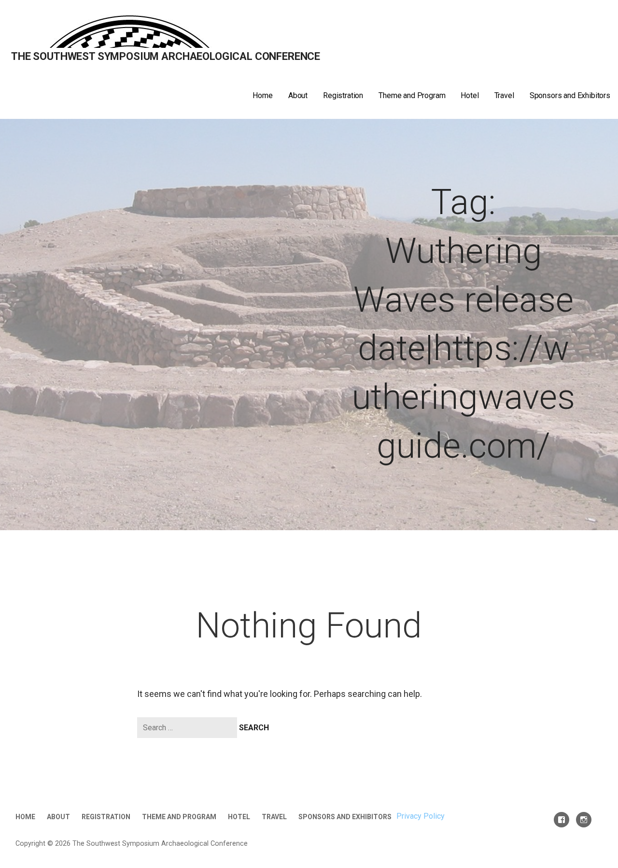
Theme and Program (412, 95)
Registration (343, 95)
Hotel (469, 95)
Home (262, 95)
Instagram (583, 819)
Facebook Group (561, 819)
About (298, 95)
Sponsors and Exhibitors (570, 95)
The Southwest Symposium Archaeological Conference (165, 56)
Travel (504, 95)
